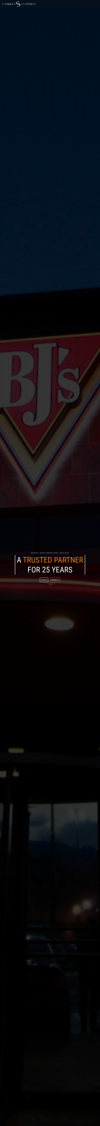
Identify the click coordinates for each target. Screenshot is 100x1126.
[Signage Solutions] (19, 4)
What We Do (55, 580)
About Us (44, 580)
